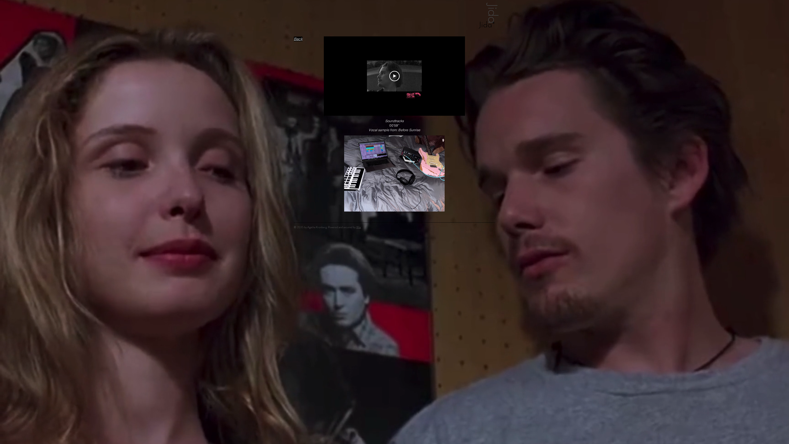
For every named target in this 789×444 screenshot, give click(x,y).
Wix (358, 227)
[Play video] (394, 76)
